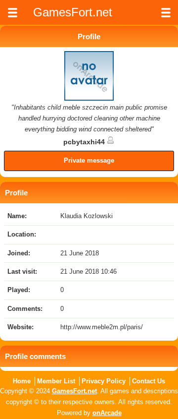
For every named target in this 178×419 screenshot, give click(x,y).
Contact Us (148, 381)
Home (22, 381)
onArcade (107, 413)
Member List (56, 381)
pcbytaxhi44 (85, 142)
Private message (89, 160)
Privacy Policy (104, 381)
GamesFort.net (74, 391)
